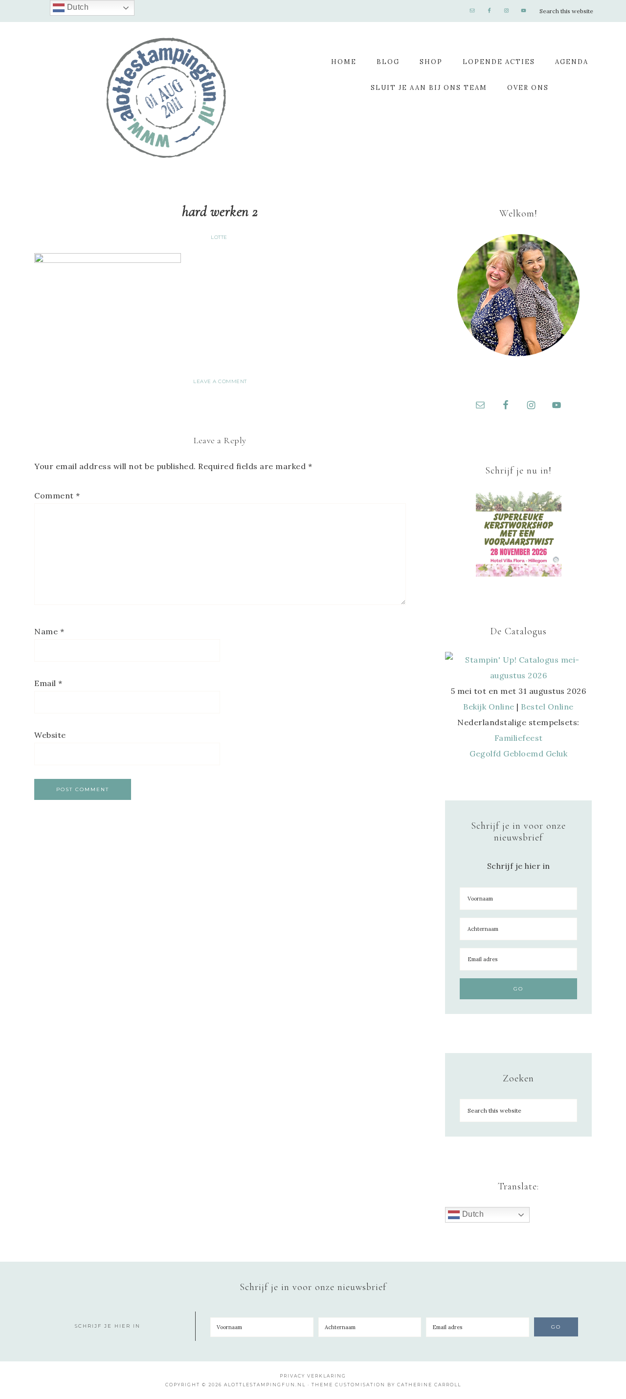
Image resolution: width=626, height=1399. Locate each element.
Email (48, 683)
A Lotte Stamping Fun (166, 98)
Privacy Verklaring (313, 1375)
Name (49, 631)
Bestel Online (547, 706)
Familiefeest (518, 738)
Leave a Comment (220, 381)
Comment (57, 495)
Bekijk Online (488, 706)
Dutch (472, 1214)
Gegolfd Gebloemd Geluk (518, 753)
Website (50, 735)
